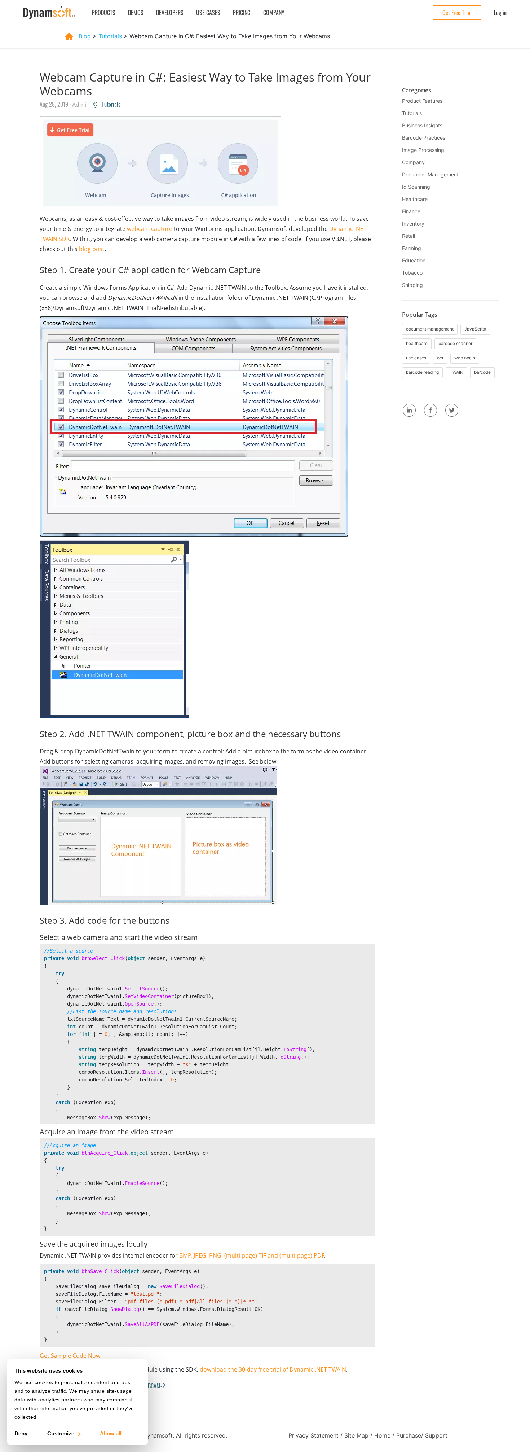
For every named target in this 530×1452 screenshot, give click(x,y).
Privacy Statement (313, 1435)
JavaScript (475, 329)
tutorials (111, 36)
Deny (20, 1433)
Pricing (242, 12)
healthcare (415, 199)
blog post (92, 249)
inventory (413, 223)
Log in (500, 12)
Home (382, 1435)
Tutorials (108, 104)
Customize (60, 1433)
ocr (440, 357)
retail (408, 236)
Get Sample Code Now (70, 1356)
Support (436, 1435)
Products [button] (103, 12)
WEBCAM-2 (151, 1386)
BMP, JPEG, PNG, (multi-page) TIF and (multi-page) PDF (251, 1255)
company (413, 162)
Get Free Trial (457, 12)
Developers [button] (170, 12)
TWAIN (456, 372)
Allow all (111, 1433)
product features (422, 101)
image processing (423, 150)
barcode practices (423, 138)
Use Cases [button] (208, 12)
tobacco (412, 273)
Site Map (356, 1435)
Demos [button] (135, 12)
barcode (482, 372)
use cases (416, 357)
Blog (85, 36)
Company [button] (273, 12)
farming (411, 248)
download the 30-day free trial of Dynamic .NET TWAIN (273, 1369)
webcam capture (149, 229)
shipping (412, 285)
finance (411, 211)
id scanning (416, 187)
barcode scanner (455, 343)
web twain (464, 357)
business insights (422, 125)
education (413, 260)
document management (430, 174)
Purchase (408, 1435)
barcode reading (422, 372)
